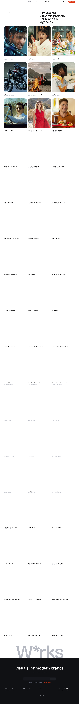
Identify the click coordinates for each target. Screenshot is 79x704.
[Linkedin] (65, 1)
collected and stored (47, 682)
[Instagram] (63, 1)
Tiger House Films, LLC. (63, 688)
